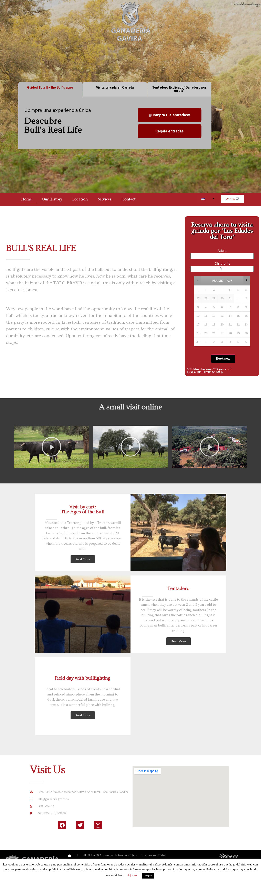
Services (104, 199)
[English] (204, 199)
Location (80, 199)
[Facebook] (62, 825)
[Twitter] (80, 825)
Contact (129, 199)
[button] (51, 447)
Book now (223, 358)
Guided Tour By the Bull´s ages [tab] (50, 87)
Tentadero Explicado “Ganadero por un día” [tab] (179, 89)
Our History (52, 199)
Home (26, 199)
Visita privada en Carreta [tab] (115, 87)
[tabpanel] (114, 123)
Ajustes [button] (132, 875)
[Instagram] (98, 825)
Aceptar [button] (148, 875)
